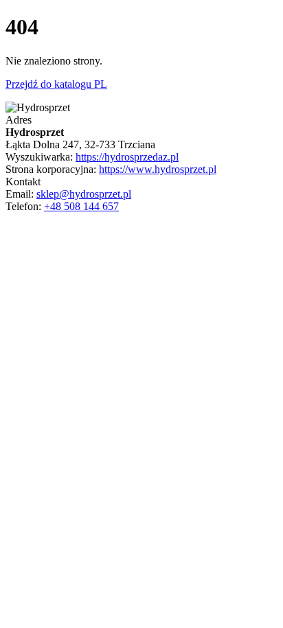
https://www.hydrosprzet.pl (157, 169)
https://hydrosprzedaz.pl (127, 157)
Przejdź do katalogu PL (56, 84)
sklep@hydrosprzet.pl (83, 194)
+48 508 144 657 (81, 206)
